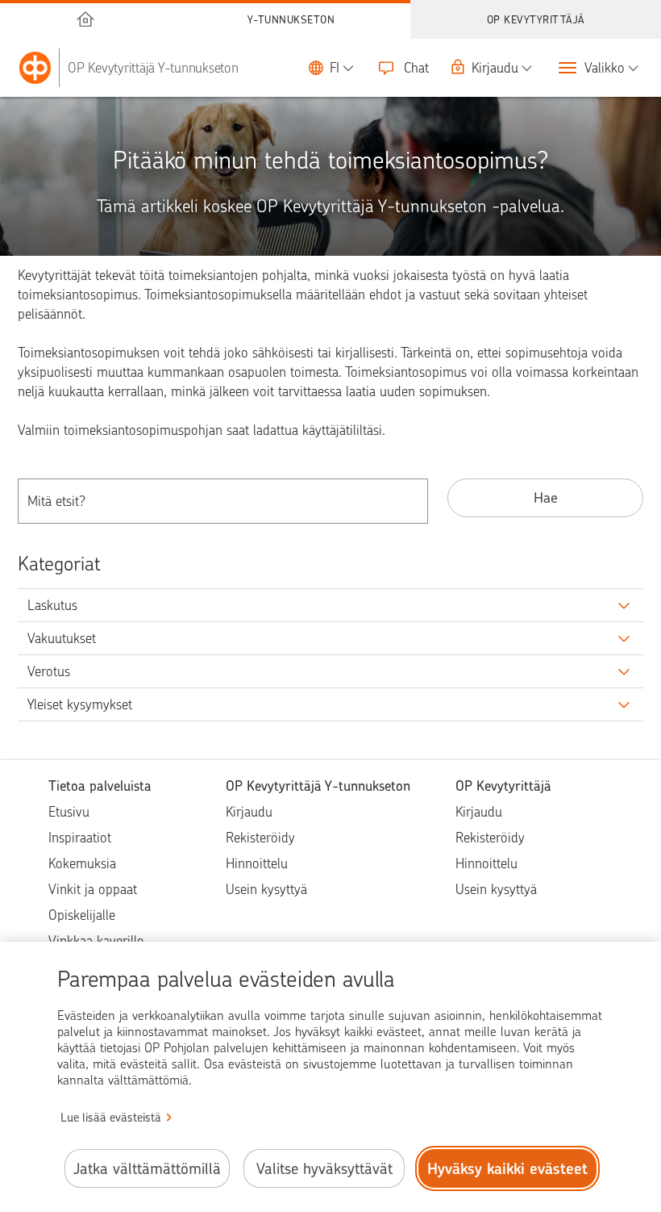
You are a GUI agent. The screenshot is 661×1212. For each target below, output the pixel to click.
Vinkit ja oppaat (92, 889)
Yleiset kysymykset (79, 704)
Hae (546, 497)
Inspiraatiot (79, 838)
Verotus (48, 671)
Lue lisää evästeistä (110, 1117)
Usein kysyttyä (266, 889)
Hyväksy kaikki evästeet (507, 1169)
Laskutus (52, 605)
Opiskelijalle (81, 915)
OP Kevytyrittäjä (536, 19)
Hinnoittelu (257, 863)
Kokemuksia (82, 863)
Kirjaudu (249, 812)
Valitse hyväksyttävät (324, 1169)
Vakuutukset (61, 638)
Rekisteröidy (260, 838)
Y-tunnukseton (291, 19)
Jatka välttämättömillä (147, 1169)
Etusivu (68, 812)
